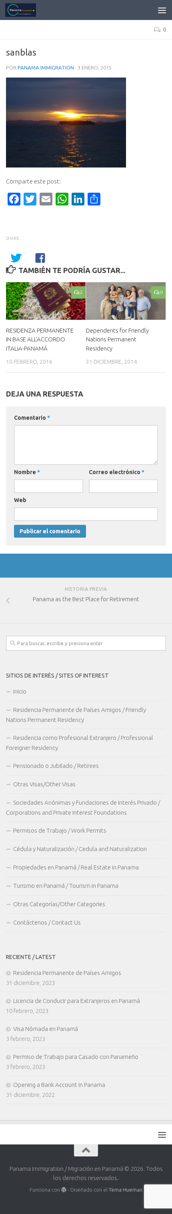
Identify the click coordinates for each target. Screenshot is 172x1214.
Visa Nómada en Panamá (45, 1028)
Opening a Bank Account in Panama (59, 1084)
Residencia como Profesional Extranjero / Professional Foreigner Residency (79, 742)
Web (20, 500)
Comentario (32, 418)
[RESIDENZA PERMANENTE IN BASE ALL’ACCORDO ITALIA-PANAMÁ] (46, 301)
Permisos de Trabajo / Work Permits (59, 830)
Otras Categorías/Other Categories (59, 904)
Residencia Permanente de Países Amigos (67, 972)
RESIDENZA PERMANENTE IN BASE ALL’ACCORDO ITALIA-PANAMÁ (40, 339)
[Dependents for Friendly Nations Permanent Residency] (126, 301)
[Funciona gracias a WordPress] (63, 1189)
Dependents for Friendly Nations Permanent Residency (117, 339)
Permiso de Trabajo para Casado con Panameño (75, 1056)
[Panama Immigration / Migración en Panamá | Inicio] (25, 10)
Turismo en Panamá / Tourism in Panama (65, 885)
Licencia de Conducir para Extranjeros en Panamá (76, 1000)
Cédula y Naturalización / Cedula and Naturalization (80, 848)
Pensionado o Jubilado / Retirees (56, 765)
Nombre (27, 472)
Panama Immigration (46, 67)
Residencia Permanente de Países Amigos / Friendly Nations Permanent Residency (76, 714)
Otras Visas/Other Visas (44, 784)
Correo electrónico (116, 472)
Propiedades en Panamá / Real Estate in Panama (76, 867)
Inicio (19, 691)
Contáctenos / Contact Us (47, 922)
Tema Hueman (125, 1189)
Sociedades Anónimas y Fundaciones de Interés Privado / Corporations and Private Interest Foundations (83, 807)
